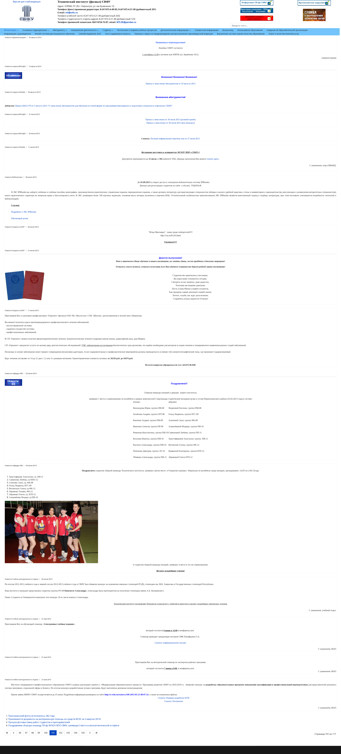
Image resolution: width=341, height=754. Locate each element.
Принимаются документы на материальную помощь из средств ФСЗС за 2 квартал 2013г (54, 719)
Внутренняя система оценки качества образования (241, 33)
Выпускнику (227, 30)
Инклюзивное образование (250, 30)
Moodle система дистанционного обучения (55, 33)
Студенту (107, 30)
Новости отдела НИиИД (15, 92)
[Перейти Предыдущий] (14, 732)
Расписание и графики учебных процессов (137, 30)
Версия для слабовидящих (26, 1)
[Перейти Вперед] (90, 732)
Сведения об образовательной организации (287, 30)
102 (60, 732)
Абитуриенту (59, 30)
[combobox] (247, 25)
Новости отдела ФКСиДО (15, 66)
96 (20, 732)
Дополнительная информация (175, 30)
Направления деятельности (84, 30)
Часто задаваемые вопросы (118, 33)
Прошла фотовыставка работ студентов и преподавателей (39, 722)
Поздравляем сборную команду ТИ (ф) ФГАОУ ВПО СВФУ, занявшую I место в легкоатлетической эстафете (63, 725)
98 (32, 732)
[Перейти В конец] (96, 732)
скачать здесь (213, 159)
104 (75, 732)
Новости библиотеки (13, 177)
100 (45, 732)
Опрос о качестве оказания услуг (284, 33)
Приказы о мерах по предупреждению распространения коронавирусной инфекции (174, 33)
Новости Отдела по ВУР (15, 227)
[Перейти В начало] (7, 732)
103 (68, 732)
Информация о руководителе (17, 33)
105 (83, 732)
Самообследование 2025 (90, 33)
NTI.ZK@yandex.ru (126, 22)
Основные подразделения (35, 30)
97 (26, 732)
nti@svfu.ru (71, 12)
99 (39, 732)
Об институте (10, 30)
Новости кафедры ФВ (14, 373)
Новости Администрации (15, 37)
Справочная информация (206, 30)
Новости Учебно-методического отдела (21, 579)
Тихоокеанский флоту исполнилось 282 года (31, 715)
